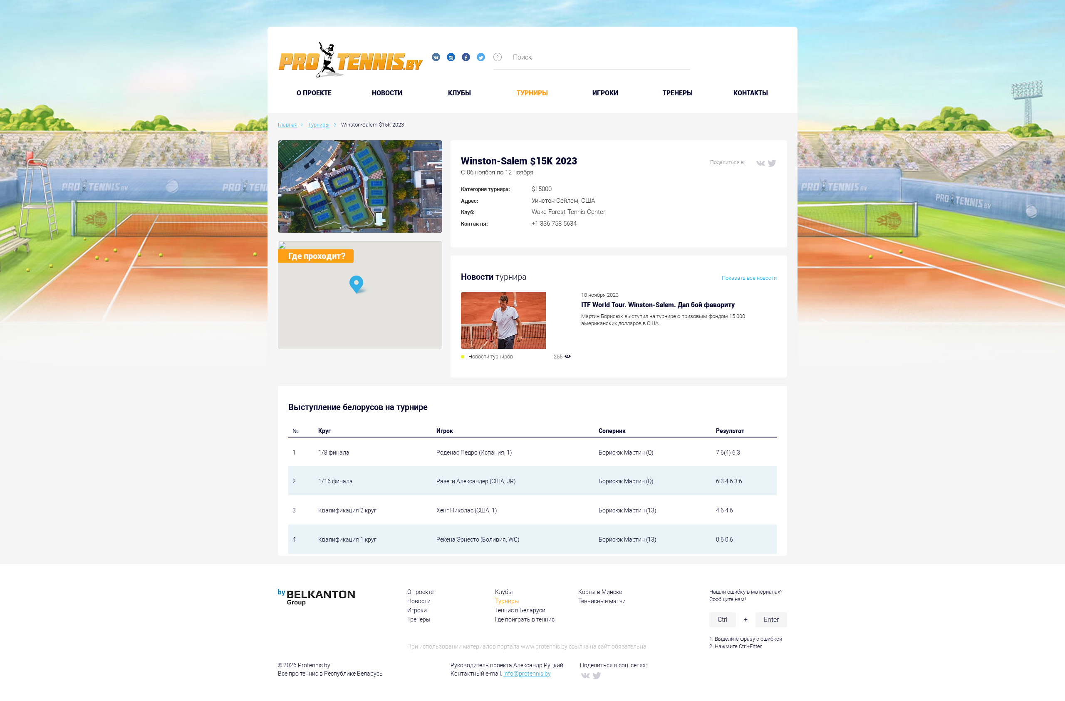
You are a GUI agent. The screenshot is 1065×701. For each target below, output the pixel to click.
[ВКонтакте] (760, 163)
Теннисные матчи (602, 601)
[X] (772, 163)
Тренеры (678, 93)
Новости (387, 93)
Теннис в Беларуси (520, 610)
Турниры (532, 93)
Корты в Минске (600, 592)
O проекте (314, 93)
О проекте (420, 592)
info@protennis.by (527, 673)
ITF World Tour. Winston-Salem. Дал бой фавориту (658, 305)
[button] (359, 285)
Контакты (750, 93)
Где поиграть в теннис (525, 619)
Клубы (459, 93)
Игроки (605, 93)
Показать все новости (749, 278)
